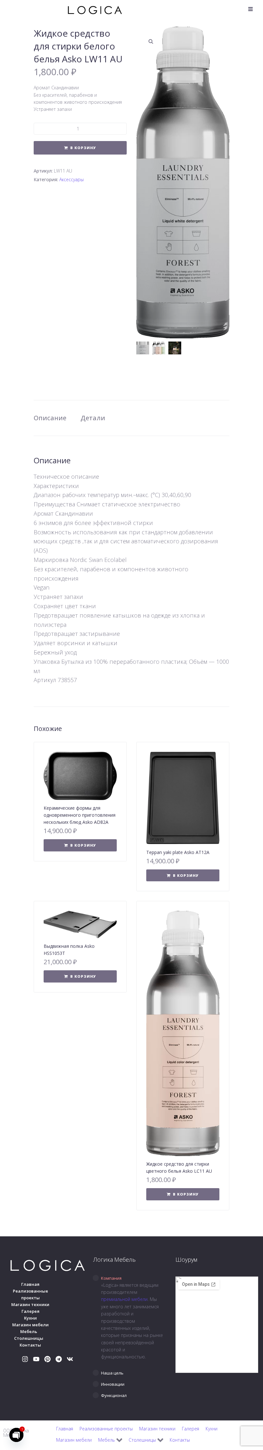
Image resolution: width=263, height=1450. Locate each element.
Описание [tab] (50, 418)
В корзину (83, 147)
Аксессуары (71, 179)
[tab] (131, 1278)
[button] (250, 9)
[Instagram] (25, 1359)
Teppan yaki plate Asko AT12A (177, 852)
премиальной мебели (124, 1299)
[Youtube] (36, 1359)
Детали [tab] (93, 418)
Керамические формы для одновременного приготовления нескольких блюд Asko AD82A (79, 815)
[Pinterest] (47, 1359)
